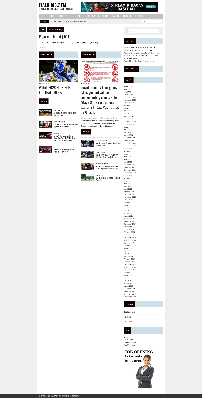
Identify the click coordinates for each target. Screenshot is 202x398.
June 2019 (127, 251)
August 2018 (128, 275)
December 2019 (130, 237)
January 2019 (129, 262)
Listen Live (51, 16)
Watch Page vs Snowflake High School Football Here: (108, 144)
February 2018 (129, 289)
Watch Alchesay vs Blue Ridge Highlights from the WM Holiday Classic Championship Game (64, 138)
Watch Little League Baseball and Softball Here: (142, 53)
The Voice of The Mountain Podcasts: (138, 50)
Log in (126, 337)
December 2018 (130, 264)
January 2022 (129, 191)
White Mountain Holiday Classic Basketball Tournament (64, 150)
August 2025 (128, 108)
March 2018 (128, 286)
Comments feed (130, 342)
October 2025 (129, 103)
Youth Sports (128, 321)
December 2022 (130, 170)
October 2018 (129, 270)
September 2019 (130, 245)
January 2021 (129, 221)
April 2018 (128, 283)
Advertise (115, 16)
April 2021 (128, 213)
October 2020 (129, 229)
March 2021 (128, 216)
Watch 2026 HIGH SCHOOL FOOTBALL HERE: (57, 90)
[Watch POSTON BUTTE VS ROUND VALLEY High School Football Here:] (87, 168)
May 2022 (127, 186)
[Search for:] (49, 47)
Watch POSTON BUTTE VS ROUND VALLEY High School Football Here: (107, 167)
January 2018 (129, 291)
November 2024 (130, 121)
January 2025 (129, 119)
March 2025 (128, 116)
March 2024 (128, 135)
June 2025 (127, 111)
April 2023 (128, 162)
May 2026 (127, 92)
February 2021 (129, 218)
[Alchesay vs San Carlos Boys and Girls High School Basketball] (45, 126)
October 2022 (129, 175)
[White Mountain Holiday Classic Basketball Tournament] (45, 152)
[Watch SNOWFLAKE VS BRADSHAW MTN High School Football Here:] (87, 157)
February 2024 (129, 137)
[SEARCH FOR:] (151, 21)
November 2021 (130, 197)
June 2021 (127, 208)
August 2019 (128, 248)
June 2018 (127, 278)
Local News (127, 317)
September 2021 (130, 202)
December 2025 (130, 97)
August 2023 (128, 154)
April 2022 (128, 189)
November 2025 (130, 100)
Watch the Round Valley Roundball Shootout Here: (65, 114)
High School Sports (92, 16)
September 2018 (130, 272)
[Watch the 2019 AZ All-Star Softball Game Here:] (87, 180)
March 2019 (128, 256)
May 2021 (127, 210)
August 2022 (128, 181)
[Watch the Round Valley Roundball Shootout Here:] (45, 115)
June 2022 (127, 183)
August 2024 (128, 127)
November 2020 (130, 226)
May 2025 (127, 113)
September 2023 (130, 151)
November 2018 (130, 267)
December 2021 (130, 194)
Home (42, 16)
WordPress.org (129, 345)
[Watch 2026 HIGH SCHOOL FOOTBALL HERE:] (58, 80)
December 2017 (130, 294)
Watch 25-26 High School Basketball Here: (140, 61)
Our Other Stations (65, 16)
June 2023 (127, 159)
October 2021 (129, 200)
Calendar (105, 16)
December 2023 (130, 143)
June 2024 (127, 129)
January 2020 (129, 235)
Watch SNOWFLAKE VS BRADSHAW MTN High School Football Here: (107, 156)
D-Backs (78, 16)
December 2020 (130, 224)
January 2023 (129, 167)
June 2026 (127, 89)
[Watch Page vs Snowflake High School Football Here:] (87, 145)
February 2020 (129, 232)
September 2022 (130, 178)
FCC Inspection (139, 16)
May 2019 (127, 253)
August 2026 (128, 86)
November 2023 (130, 146)
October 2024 (129, 124)
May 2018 (127, 280)
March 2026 (128, 94)
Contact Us (126, 16)
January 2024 (129, 140)
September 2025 (130, 105)
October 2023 (129, 148)
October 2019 (129, 243)
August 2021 (128, 205)
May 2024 (127, 132)
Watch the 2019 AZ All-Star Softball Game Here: (108, 179)
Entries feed (128, 339)
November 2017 (130, 297)
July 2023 (127, 156)
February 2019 (129, 259)
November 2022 (130, 173)
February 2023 (129, 164)
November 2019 (130, 240)
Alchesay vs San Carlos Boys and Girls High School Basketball (66, 125)
